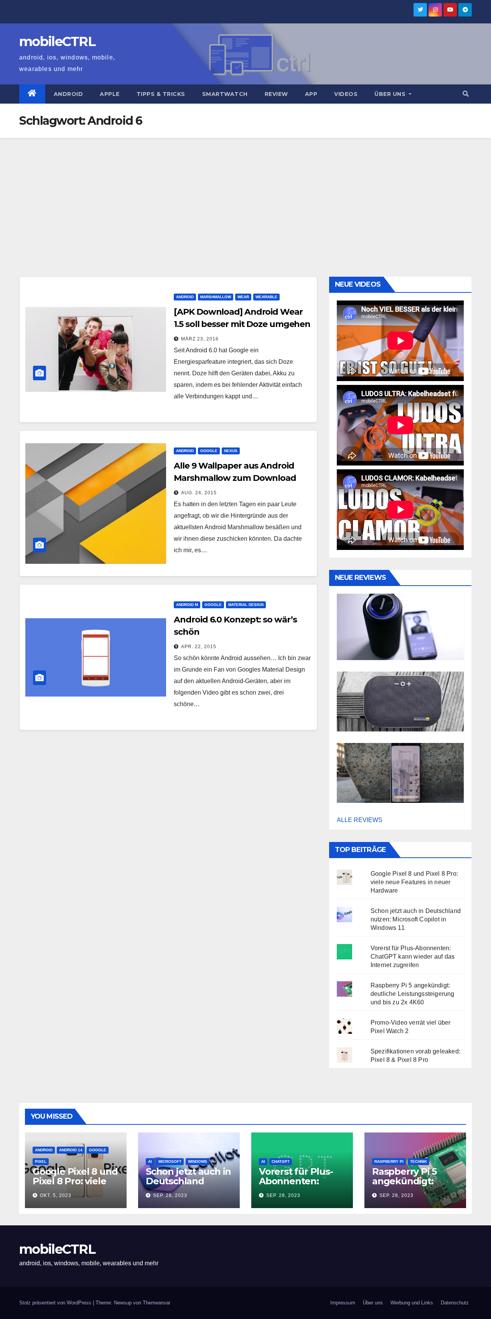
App (311, 94)
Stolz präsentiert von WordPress (56, 1303)
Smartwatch (225, 94)
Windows (197, 1161)
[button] (466, 94)
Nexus (230, 451)
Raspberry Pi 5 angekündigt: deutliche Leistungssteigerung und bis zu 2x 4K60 (413, 993)
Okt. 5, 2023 (55, 1195)
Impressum (342, 1303)
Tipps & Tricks (161, 94)
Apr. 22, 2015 (198, 646)
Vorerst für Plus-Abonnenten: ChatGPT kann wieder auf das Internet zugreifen (413, 956)
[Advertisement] (245, 195)
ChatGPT (281, 1161)
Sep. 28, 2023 (170, 1195)
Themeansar (156, 1303)
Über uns (390, 94)
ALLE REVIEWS (359, 820)
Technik (418, 1161)
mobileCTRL (57, 41)
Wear (243, 297)
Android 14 (70, 1150)
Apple (110, 94)
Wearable (266, 297)
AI (150, 1161)
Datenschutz (455, 1303)
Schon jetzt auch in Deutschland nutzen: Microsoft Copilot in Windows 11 (416, 919)
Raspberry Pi (389, 1161)
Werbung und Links (411, 1303)
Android (68, 94)
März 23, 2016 (200, 339)
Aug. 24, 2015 (199, 492)
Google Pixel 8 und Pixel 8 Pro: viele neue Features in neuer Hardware (414, 882)
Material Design (246, 605)
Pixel (40, 1161)
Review (276, 94)
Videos (346, 94)
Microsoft (169, 1161)
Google (208, 451)
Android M (187, 605)
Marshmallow (215, 297)
